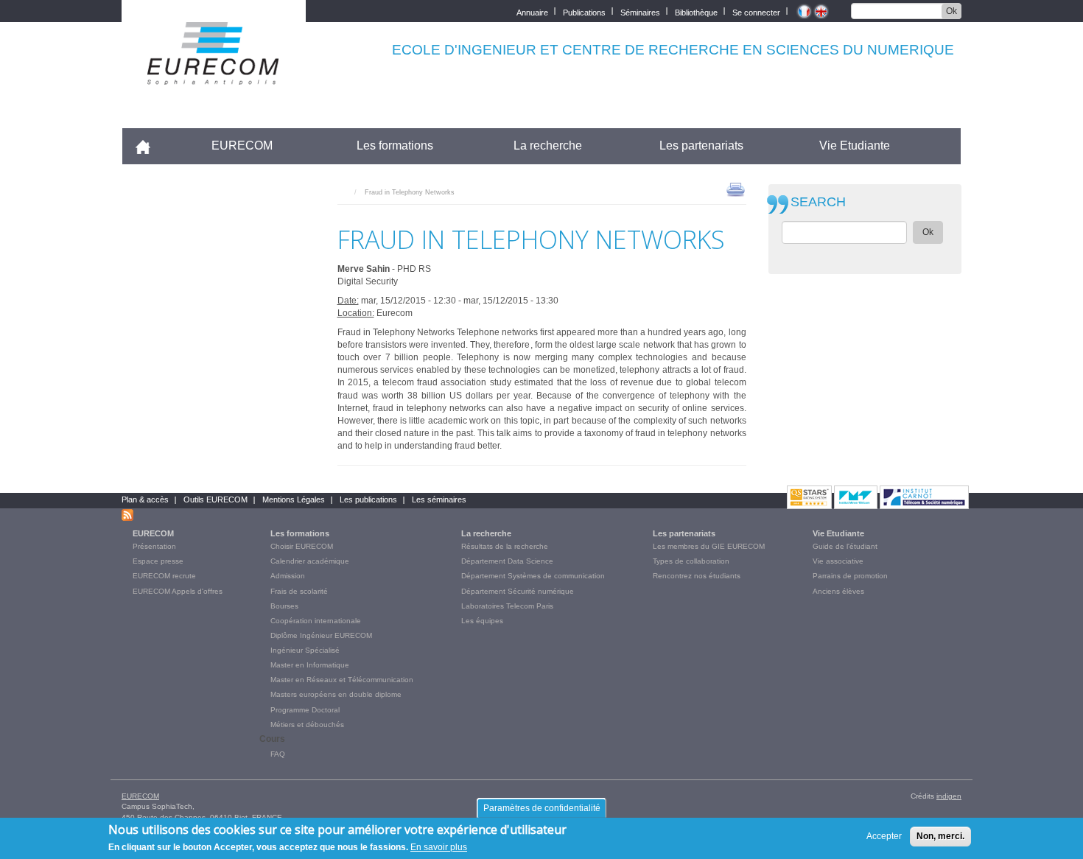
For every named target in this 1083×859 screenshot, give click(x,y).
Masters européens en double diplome (336, 694)
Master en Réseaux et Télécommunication (341, 680)
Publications (584, 11)
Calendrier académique (309, 561)
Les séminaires (439, 499)
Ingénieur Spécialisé (305, 650)
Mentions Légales (293, 499)
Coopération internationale (315, 621)
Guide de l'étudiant (845, 546)
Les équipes (482, 621)
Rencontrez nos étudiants (696, 576)
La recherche (548, 145)
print (735, 188)
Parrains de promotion (850, 576)
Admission (287, 576)
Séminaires (640, 11)
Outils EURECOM (215, 499)
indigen (948, 796)
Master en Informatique (309, 665)
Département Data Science (507, 561)
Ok (951, 11)
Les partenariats (701, 145)
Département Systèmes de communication (533, 576)
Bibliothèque (696, 11)
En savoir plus (438, 847)
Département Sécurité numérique (517, 591)
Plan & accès (145, 499)
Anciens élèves (838, 591)
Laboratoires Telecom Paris (507, 606)
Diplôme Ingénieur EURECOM (321, 635)
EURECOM (242, 145)
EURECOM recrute (164, 576)
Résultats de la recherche (504, 546)
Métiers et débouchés (307, 724)
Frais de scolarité (299, 591)
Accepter (884, 836)
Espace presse (158, 561)
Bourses (284, 606)
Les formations (395, 145)
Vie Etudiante (854, 145)
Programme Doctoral (305, 710)
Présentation (154, 546)
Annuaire (532, 11)
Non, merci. (940, 836)
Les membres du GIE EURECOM (709, 546)
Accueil (149, 145)
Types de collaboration (691, 561)
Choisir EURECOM (301, 546)
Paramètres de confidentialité (541, 808)
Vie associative (838, 561)
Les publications (368, 499)
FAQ (277, 754)
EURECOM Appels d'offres (177, 591)
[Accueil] (214, 74)
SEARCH (818, 202)
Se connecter (756, 11)
